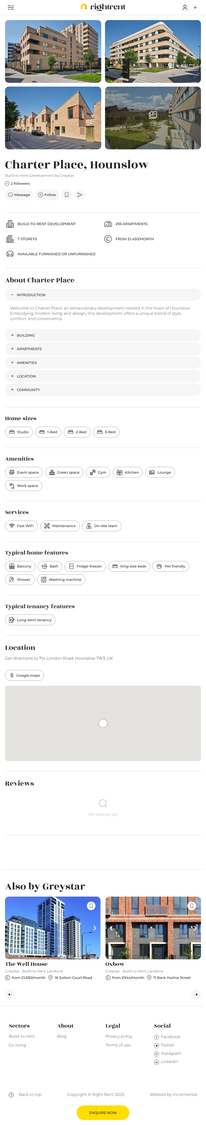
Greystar (67, 175)
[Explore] (10, 7)
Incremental (185, 1094)
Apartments (29, 349)
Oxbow (115, 964)
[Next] (196, 994)
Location (26, 376)
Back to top (30, 1094)
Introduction (31, 295)
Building (26, 335)
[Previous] (10, 994)
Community (28, 390)
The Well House (26, 964)
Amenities (27, 362)
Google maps (28, 675)
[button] (195, 7)
